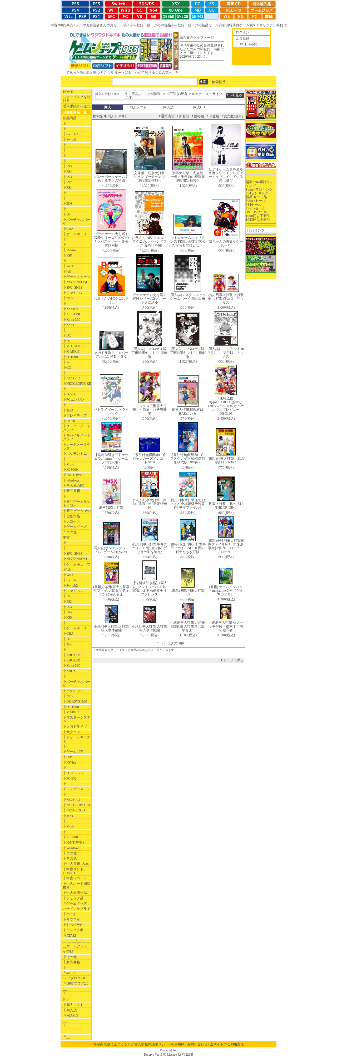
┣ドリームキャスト (76, 739)
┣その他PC (72, 853)
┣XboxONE (72, 314)
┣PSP (67, 255)
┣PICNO (69, 421)
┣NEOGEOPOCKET (77, 383)
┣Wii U (69, 266)
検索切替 (219, 82)
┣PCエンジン (73, 400)
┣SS (66, 341)
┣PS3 (67, 177)
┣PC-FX (69, 394)
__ (65, 989)
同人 (66, 999)
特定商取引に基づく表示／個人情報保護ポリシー (130, 1044)
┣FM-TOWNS (73, 475)
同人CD (199, 107)
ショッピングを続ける (76, 99)
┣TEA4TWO (72, 925)
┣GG (67, 367)
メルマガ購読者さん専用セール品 (101, 25)
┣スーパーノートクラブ (76, 428)
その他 (68, 951)
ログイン (242, 32)
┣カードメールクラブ (76, 446)
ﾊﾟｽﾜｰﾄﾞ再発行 (247, 44)
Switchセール (256, 201)
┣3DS (67, 203)
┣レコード (71, 521)
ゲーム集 (246, 25)
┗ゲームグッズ (75, 903)
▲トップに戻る (232, 660)
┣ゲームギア (73, 752)
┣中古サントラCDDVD (75, 871)
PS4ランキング (257, 193)
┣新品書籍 (71, 491)
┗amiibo (69, 973)
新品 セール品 (256, 197)
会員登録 (242, 38)
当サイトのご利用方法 (227, 1044)
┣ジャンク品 (73, 898)
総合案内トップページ (197, 37)
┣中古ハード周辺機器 (76, 885)
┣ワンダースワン (76, 789)
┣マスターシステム (76, 719)
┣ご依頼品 (71, 516)
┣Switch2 (70, 134)
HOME (68, 92)
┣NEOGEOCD (74, 810)
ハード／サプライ (76, 909)
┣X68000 (70, 470)
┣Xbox (68, 325)
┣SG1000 (70, 357)
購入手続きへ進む (76, 106)
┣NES (68, 298)
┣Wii (67, 271)
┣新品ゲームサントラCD (76, 503)
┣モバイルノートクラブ (76, 437)
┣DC (67, 335)
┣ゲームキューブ (76, 277)
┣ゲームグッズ (75, 527)
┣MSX (68, 464)
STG (256, 25)
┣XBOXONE (73, 655)
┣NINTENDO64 (75, 282)
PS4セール (253, 205)
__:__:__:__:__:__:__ (77, 941)
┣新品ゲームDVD (77, 511)
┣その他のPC (73, 486)
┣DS (67, 214)
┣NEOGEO (71, 378)
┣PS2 (67, 182)
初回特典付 (230, 25)
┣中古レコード (75, 878)
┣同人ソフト (73, 1005)
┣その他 (70, 858)
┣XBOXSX (71, 660)
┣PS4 (67, 171)
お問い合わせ (197, 1044)
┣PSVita (69, 250)
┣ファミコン (73, 293)
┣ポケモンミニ (75, 453)
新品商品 (70, 118)
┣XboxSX (70, 309)
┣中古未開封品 (75, 893)
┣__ (66, 496)
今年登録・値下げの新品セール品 (196, 25)
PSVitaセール (255, 208)
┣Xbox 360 (72, 320)
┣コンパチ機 (73, 930)
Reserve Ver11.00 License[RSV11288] (168, 1054)
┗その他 (70, 532)
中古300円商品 (62, 25)
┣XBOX (69, 671)
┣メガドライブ (75, 727)
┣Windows (71, 480)
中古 (66, 537)
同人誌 (168, 107)
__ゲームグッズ (75, 946)
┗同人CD (70, 1015)
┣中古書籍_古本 (76, 864)
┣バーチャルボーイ (76, 221)
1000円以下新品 (258, 216)
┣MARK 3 (71, 351)
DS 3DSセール (256, 212)
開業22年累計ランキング (259, 184)
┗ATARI (69, 935)
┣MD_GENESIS (75, 346)
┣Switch (69, 139)
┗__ (66, 994)
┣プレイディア (75, 416)
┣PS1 (67, 187)
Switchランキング (259, 190)
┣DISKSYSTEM (75, 701)
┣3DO (68, 410)
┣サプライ (71, 919)
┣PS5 (67, 166)
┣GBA (68, 229)
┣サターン (71, 732)
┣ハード (70, 914)
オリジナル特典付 (273, 25)
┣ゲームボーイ (75, 234)
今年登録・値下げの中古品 (150, 25)
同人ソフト (138, 107)
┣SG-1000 (71, 707)
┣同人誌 (70, 1010)
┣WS (67, 362)
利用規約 (178, 1044)
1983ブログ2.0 (74, 978)
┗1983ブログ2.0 (75, 983)
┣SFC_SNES (72, 287)
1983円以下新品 (258, 220)
